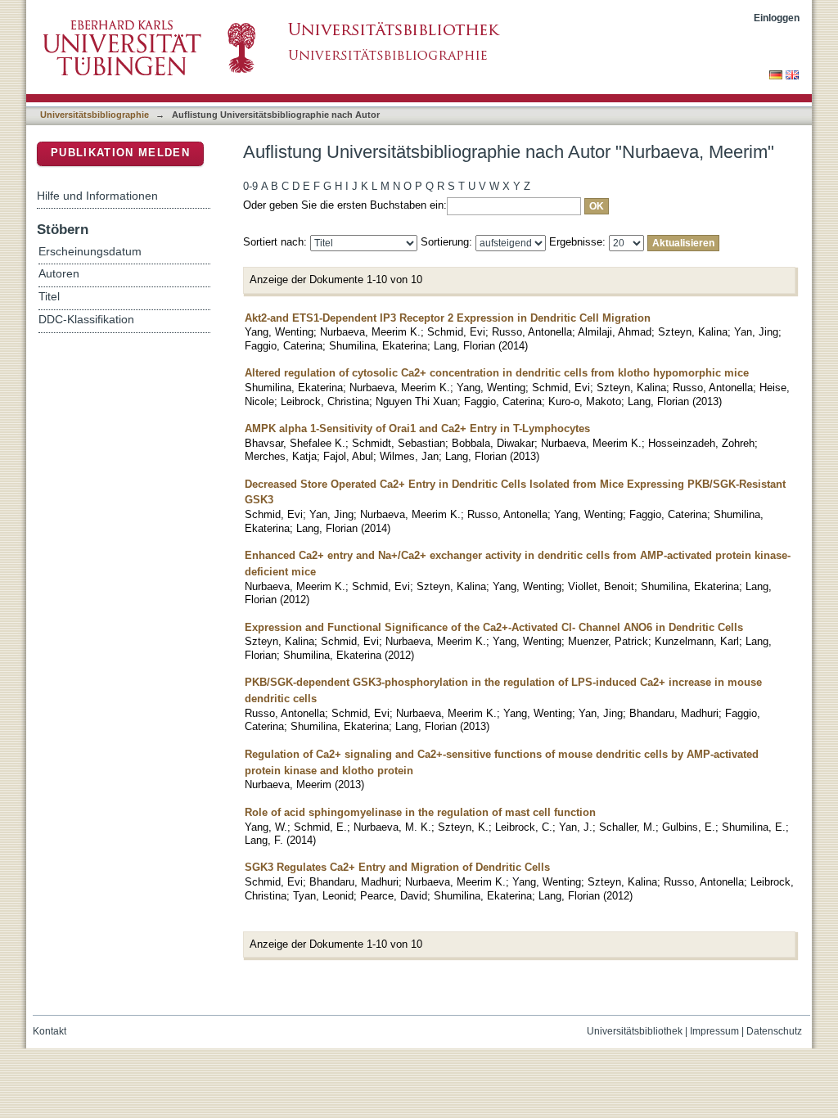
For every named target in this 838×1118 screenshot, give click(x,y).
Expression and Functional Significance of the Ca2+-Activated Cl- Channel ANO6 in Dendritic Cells (494, 627)
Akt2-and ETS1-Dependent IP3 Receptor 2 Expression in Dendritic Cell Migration (448, 318)
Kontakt (49, 1031)
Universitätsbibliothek (635, 1031)
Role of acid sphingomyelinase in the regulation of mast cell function (420, 812)
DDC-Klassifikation (86, 319)
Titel (49, 297)
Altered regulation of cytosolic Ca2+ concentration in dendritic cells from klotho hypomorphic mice (497, 373)
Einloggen (777, 17)
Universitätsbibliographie (94, 114)
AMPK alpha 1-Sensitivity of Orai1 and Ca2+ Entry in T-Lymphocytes (417, 428)
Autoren (58, 274)
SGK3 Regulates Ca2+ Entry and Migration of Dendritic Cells (397, 867)
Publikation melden (120, 153)
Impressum (714, 1031)
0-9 (250, 186)
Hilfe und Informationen (97, 195)
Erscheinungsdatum (90, 252)
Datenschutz (774, 1031)
